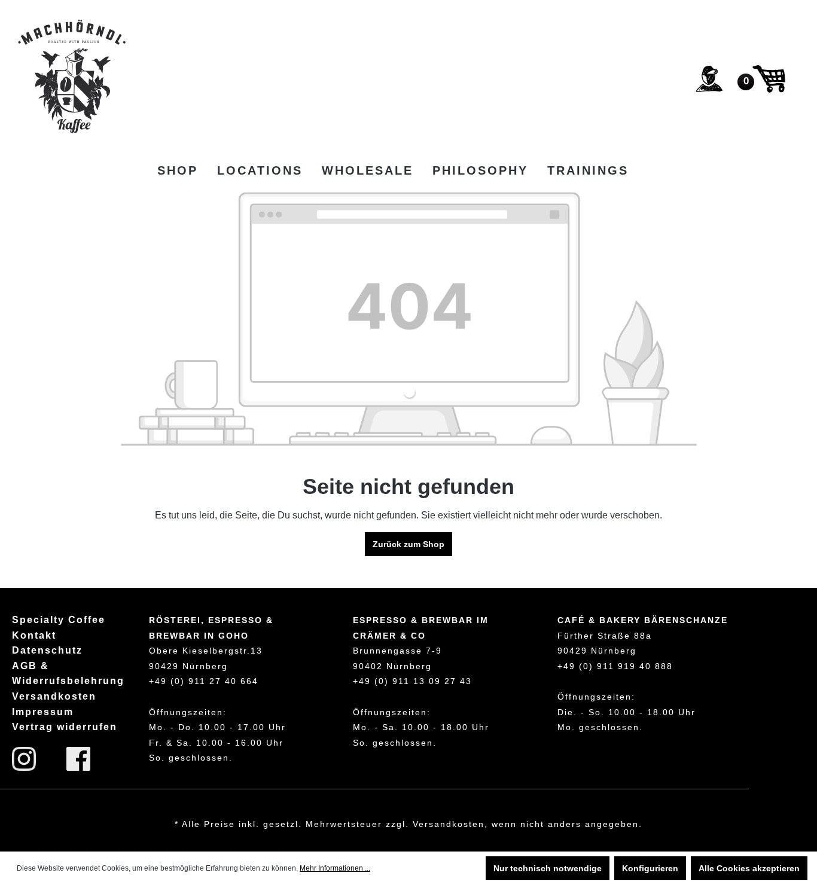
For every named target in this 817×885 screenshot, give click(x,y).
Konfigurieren (650, 868)
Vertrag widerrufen (64, 727)
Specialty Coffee (58, 620)
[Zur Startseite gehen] (72, 76)
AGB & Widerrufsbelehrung (68, 673)
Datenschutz (47, 650)
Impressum (43, 712)
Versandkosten (54, 696)
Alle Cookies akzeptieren (749, 868)
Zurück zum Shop (408, 544)
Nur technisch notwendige (547, 868)
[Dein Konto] (709, 79)
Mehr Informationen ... (335, 868)
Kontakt (34, 635)
